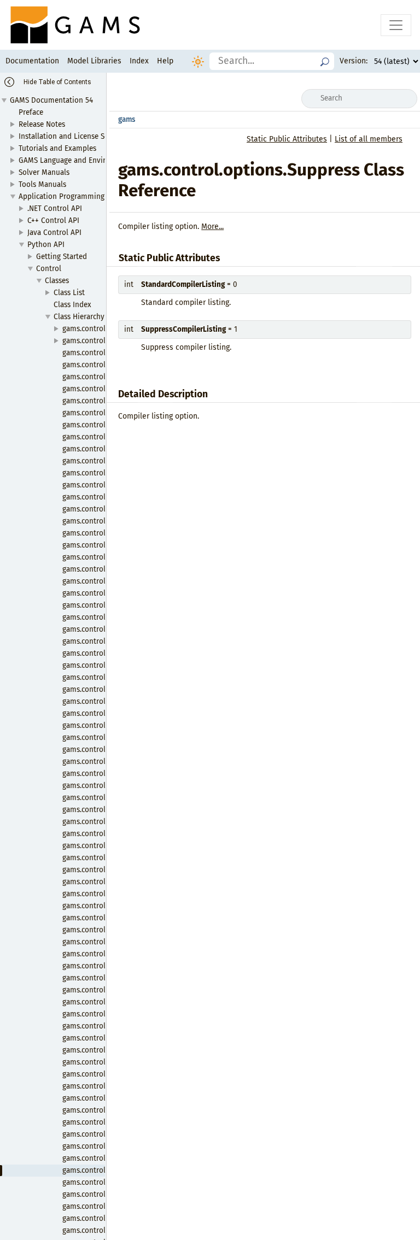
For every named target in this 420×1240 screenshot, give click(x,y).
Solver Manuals (44, 172)
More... (212, 226)
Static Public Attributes (287, 139)
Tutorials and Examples (57, 148)
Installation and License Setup (69, 136)
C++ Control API (53, 220)
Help (165, 61)
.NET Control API (54, 208)
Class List (69, 292)
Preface (31, 112)
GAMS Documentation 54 (51, 100)
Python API (46, 244)
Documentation (32, 61)
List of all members (368, 139)
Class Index (72, 304)
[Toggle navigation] (396, 25)
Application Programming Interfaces (79, 196)
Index (139, 61)
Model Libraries (94, 61)
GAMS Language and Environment (75, 160)
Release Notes (42, 124)
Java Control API (54, 232)
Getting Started (61, 256)
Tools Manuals (42, 184)
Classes (57, 280)
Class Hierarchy (79, 316)
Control (48, 268)
